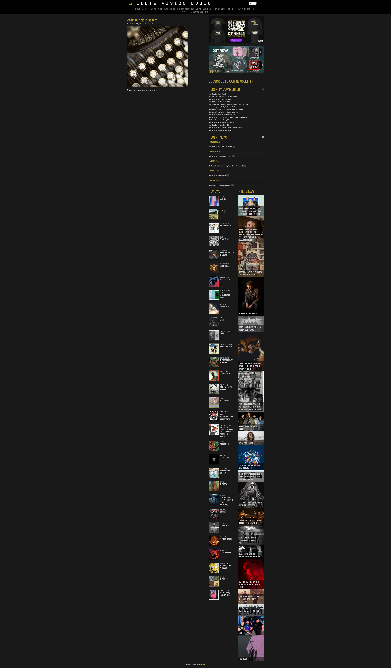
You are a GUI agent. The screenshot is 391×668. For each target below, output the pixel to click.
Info (206, 12)
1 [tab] (210, 72)
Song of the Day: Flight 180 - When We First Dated (222, 114)
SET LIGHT (253, 3)
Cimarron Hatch (144, 24)
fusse (204, 664)
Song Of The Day (176, 9)
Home (137, 9)
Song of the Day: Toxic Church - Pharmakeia (220, 99)
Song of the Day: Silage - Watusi (217, 94)
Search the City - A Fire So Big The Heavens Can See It (223, 107)
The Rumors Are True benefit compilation (219, 120)
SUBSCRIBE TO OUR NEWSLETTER (231, 81)
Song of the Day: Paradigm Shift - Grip (219, 125)
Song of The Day (233, 9)
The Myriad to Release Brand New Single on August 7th (223, 112)
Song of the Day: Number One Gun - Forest (220, 130)
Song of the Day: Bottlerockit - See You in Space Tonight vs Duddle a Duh (228, 117)
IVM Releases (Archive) (192, 12)
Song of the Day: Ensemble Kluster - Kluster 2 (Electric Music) (225, 127)
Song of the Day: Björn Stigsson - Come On (220, 156)
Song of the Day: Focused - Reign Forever (219, 102)
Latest (144, 9)
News (187, 9)
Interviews (163, 9)
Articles (207, 9)
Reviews (152, 9)
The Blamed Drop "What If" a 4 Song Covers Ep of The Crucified (226, 109)
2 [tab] (212, 72)
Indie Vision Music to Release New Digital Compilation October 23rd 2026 (228, 104)
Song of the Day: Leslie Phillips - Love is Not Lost (221, 122)
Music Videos (248, 9)
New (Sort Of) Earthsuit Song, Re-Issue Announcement (223, 96)
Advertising (219, 9)
